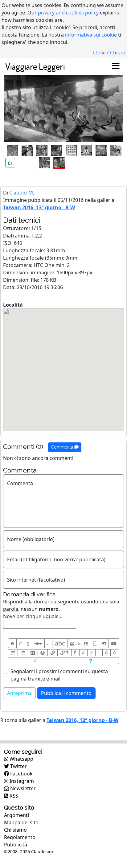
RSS (13, 795)
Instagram (21, 781)
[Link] (52, 652)
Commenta (62, 447)
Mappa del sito (21, 822)
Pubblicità (15, 844)
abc (38, 643)
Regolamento (19, 837)
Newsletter (22, 788)
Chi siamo (15, 829)
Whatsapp (20, 758)
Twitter (18, 766)
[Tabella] (33, 652)
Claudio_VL (22, 192)
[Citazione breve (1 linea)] (94, 643)
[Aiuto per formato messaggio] (91, 660)
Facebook (21, 773)
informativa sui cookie (91, 34)
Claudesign (43, 851)
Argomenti (16, 815)
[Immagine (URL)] (104, 643)
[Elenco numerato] (23, 652)
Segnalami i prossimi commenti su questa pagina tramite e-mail (59, 675)
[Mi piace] (10, 162)
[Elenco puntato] (13, 652)
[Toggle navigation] (115, 66)
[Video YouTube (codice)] (114, 643)
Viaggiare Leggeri (35, 66)
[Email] (43, 652)
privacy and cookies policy (68, 12)
